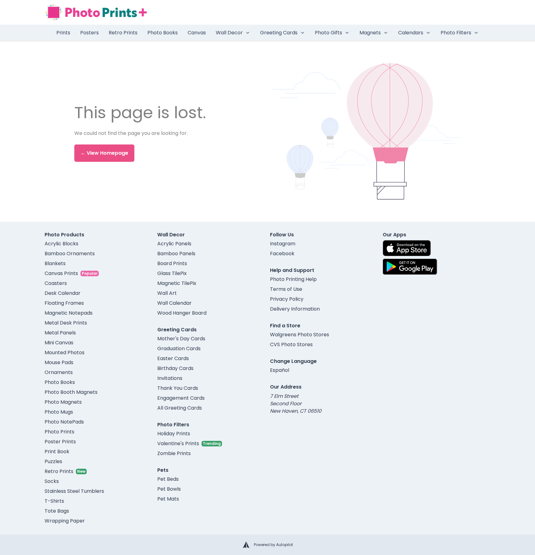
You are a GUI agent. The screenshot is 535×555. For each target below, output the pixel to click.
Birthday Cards (175, 368)
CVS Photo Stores (291, 344)
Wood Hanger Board (182, 312)
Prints (63, 32)
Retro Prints (123, 32)
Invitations (169, 378)
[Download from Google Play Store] (410, 267)
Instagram (282, 243)
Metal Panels (60, 332)
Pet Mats (168, 498)
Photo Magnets (63, 402)
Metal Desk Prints (66, 322)
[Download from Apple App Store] (407, 248)
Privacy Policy (286, 299)
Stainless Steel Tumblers (74, 491)
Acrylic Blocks (61, 243)
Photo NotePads (64, 421)
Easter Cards (173, 358)
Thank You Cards (177, 388)
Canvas (197, 32)
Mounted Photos (65, 352)
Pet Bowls (169, 489)
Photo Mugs (59, 411)
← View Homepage (104, 153)
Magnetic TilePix (176, 283)
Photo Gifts (328, 32)
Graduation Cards (179, 348)
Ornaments (59, 372)
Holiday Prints (173, 433)
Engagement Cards (181, 398)
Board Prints (172, 263)
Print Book (57, 451)
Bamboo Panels (176, 253)
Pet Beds (168, 479)
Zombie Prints (174, 453)
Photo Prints (59, 431)
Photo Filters (456, 32)
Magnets (370, 32)
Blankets (55, 263)
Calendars (410, 32)
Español (279, 370)
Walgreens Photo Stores (299, 334)
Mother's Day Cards (181, 338)
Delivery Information (295, 308)
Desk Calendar (62, 293)
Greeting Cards (279, 32)
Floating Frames (64, 303)
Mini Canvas (59, 342)
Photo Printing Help (293, 279)
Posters (89, 32)
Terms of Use (286, 289)
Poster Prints (60, 441)
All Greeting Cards (179, 407)
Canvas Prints (61, 273)
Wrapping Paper (65, 520)
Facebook (282, 253)
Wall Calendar (174, 303)
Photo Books (162, 32)
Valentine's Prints (178, 443)
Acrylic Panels (174, 243)
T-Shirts (54, 501)
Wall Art (167, 293)
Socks (52, 481)
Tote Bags (57, 510)
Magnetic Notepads (69, 312)
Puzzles (53, 461)
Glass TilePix (172, 273)
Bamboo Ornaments (70, 253)
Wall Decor (229, 32)
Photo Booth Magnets (71, 392)
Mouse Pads (59, 362)
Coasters (56, 283)
